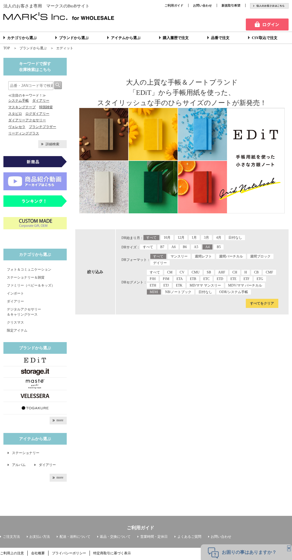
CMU (196, 272)
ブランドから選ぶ (74, 38)
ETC (206, 279)
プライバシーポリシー (69, 553)
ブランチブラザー (42, 127)
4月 (218, 238)
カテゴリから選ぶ (22, 38)
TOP (6, 48)
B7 (162, 247)
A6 (173, 247)
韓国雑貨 (46, 107)
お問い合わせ (202, 5)
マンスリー (179, 256)
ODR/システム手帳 (233, 292)
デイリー (160, 263)
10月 (167, 238)
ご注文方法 (11, 537)
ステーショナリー (25, 453)
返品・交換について (115, 537)
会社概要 (38, 553)
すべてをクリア (262, 303)
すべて (151, 238)
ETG (260, 279)
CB (256, 272)
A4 (207, 247)
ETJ (166, 285)
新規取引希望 (231, 5)
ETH (153, 285)
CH (234, 272)
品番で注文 (220, 38)
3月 (206, 238)
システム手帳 (18, 101)
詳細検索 (52, 144)
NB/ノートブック (178, 292)
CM (170, 272)
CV (182, 272)
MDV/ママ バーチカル (245, 285)
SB (209, 272)
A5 (196, 247)
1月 (194, 238)
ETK (179, 285)
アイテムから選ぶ (126, 38)
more (59, 420)
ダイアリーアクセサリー (27, 120)
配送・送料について (75, 537)
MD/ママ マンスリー (205, 285)
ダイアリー (40, 101)
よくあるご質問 (189, 537)
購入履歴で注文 (176, 38)
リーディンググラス (23, 133)
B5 (219, 247)
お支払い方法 (39, 537)
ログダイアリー (37, 114)
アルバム (20, 465)
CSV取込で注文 (264, 38)
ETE (233, 279)
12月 (181, 238)
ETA (180, 279)
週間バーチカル (231, 256)
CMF (269, 272)
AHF (221, 272)
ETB (193, 279)
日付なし (235, 238)
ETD (220, 279)
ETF (247, 279)
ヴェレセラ (16, 127)
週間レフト (203, 256)
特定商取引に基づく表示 (112, 553)
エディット (64, 48)
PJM (166, 279)
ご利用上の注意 (12, 553)
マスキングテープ (22, 107)
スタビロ (15, 114)
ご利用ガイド (174, 5)
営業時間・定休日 (154, 537)
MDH (154, 292)
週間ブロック (260, 256)
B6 (185, 247)
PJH (153, 279)
